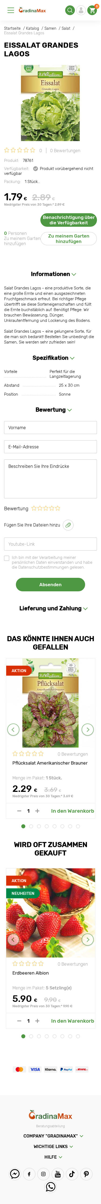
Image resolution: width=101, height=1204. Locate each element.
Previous (13, 729)
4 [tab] (47, 826)
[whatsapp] (50, 1186)
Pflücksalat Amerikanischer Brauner (50, 763)
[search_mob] (70, 10)
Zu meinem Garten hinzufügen (68, 238)
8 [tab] (78, 826)
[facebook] (29, 1174)
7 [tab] (70, 826)
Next (88, 729)
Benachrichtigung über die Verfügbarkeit (69, 220)
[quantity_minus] (19, 811)
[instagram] (43, 1174)
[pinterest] (86, 1174)
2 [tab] (31, 826)
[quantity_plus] (37, 811)
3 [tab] (39, 826)
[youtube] (57, 1174)
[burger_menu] (11, 10)
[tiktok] (72, 1174)
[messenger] (15, 1174)
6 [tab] (62, 826)
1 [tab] (23, 826)
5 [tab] (55, 826)
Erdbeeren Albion (30, 973)
